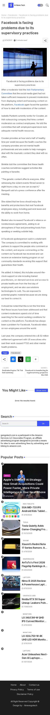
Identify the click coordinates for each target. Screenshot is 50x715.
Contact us (34, 685)
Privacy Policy (17, 689)
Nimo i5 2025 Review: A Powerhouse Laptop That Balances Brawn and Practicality (35, 583)
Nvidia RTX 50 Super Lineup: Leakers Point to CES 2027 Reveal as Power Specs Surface (35, 601)
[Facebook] (13, 359)
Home (3, 15)
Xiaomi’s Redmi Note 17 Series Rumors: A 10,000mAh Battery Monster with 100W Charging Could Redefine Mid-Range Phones (34, 546)
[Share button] (35, 359)
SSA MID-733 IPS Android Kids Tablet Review (33, 509)
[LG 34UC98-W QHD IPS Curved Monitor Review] (11, 620)
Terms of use (33, 689)
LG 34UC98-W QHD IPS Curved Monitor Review (33, 619)
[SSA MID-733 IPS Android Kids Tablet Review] (11, 509)
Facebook (12, 15)
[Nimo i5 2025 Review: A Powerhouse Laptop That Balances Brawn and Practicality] (11, 583)
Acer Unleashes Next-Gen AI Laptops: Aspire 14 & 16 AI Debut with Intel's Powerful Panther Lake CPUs (35, 656)
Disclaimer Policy (25, 694)
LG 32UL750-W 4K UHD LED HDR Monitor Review (34, 638)
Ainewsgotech (30, 705)
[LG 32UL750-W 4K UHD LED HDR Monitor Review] (11, 638)
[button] (40, 5)
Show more (41, 390)
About (23, 685)
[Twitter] (20, 359)
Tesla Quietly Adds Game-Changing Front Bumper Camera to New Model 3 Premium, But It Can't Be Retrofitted (35, 527)
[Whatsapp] (28, 359)
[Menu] (4, 5)
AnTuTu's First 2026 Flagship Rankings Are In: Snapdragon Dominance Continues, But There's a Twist (35, 564)
